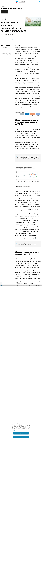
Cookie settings (14, 430)
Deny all (21, 433)
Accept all (21, 437)
